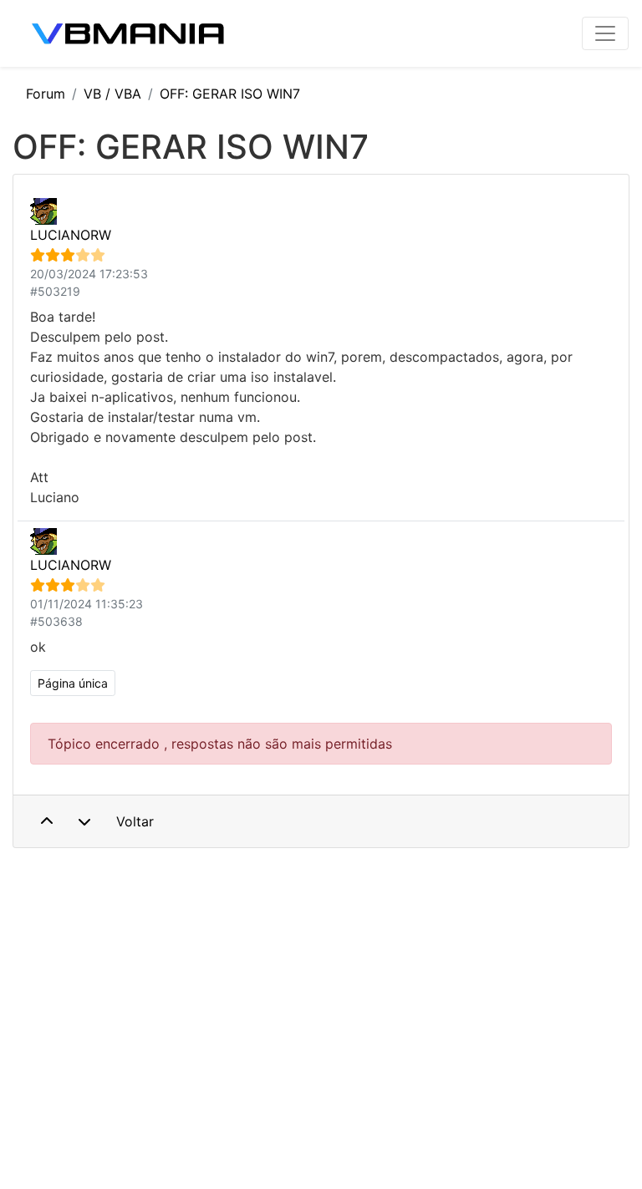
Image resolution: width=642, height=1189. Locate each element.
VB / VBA (112, 93)
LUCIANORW (70, 234)
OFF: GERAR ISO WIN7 (230, 93)
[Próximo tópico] (84, 821)
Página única (73, 683)
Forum (45, 93)
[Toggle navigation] (605, 33)
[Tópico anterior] (47, 821)
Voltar (135, 821)
